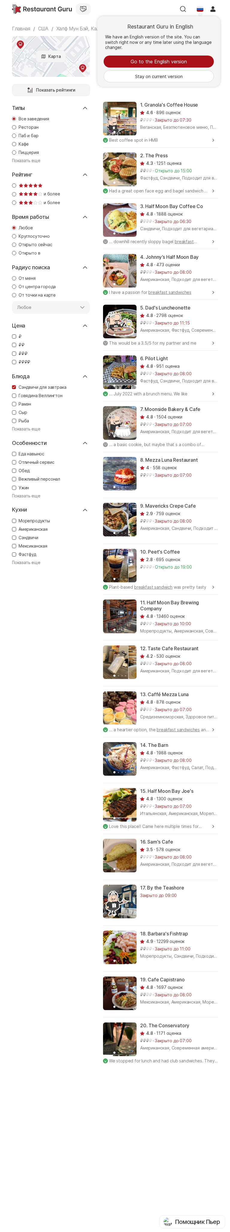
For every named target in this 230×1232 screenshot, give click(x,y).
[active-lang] (200, 9)
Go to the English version (159, 62)
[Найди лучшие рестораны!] (42, 9)
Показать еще (26, 161)
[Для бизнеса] (83, 9)
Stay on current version (159, 76)
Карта (54, 56)
